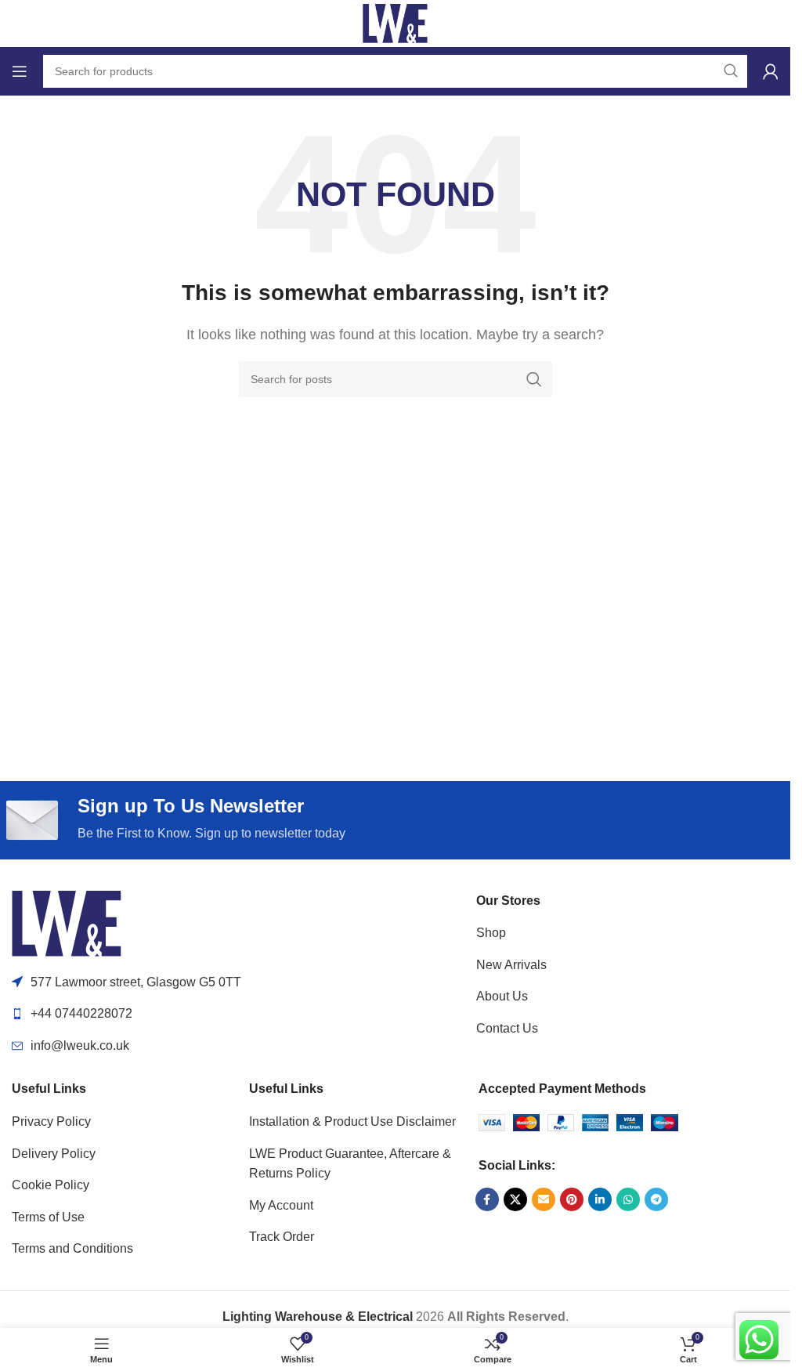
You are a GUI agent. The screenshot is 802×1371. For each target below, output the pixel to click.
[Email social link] (543, 1199)
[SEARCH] (534, 379)
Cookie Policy (50, 1185)
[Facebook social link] (487, 1199)
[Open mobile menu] (19, 71)
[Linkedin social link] (600, 1199)
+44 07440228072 (81, 1013)
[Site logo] (395, 22)
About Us (502, 996)
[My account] (770, 71)
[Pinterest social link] (571, 1199)
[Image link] (66, 922)
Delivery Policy (54, 1153)
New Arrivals (511, 964)
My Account (281, 1205)
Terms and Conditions (72, 1248)
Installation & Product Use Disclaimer (352, 1121)
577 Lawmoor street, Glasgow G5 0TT (136, 982)
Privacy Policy (51, 1121)
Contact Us (507, 1028)
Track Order (281, 1236)
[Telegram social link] (656, 1199)
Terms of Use (48, 1217)
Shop (491, 932)
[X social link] (515, 1199)
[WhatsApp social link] (628, 1199)
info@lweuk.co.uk (80, 1045)
